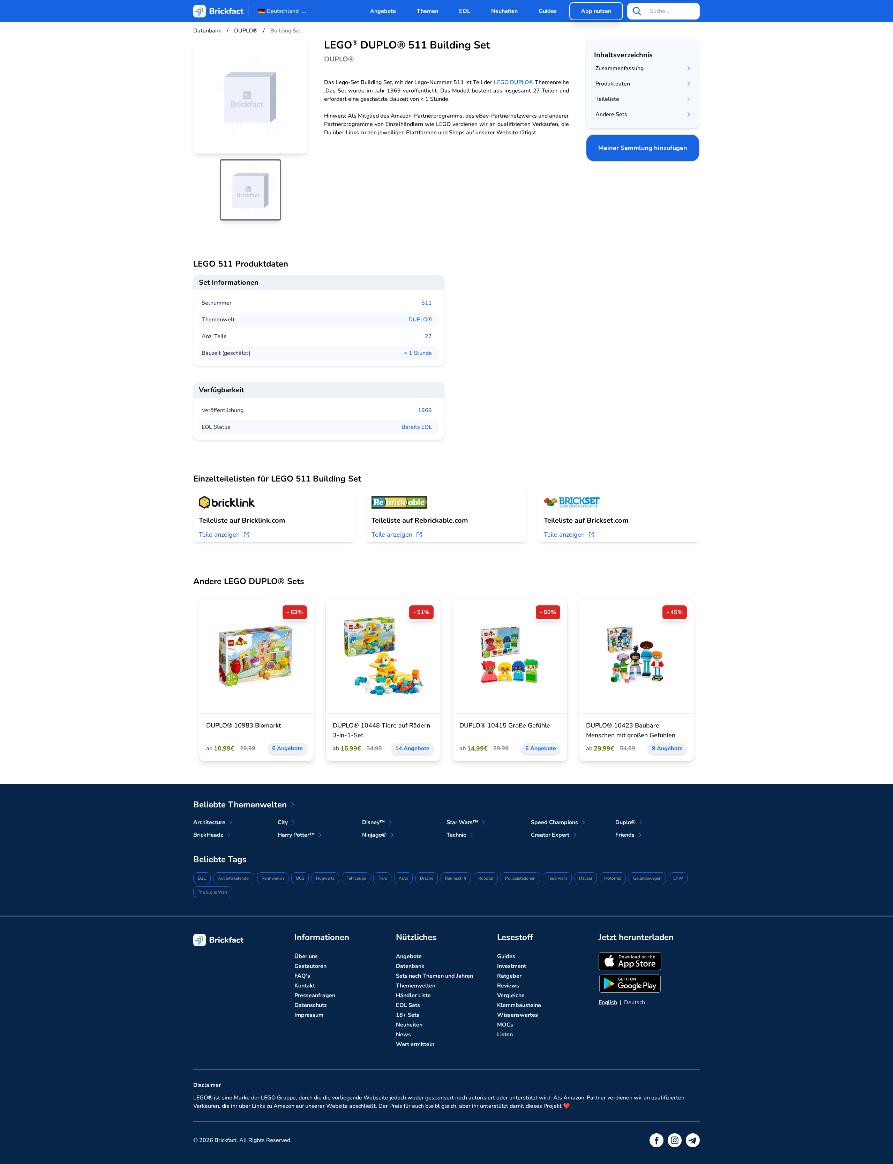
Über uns (306, 956)
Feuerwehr (557, 878)
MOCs (505, 1025)
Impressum (308, 1015)
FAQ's (302, 976)
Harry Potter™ (296, 834)
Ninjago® (374, 834)
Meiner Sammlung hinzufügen (642, 148)
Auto (403, 878)
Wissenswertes (517, 1015)
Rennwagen (273, 878)
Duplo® (625, 822)
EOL (464, 11)
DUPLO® (420, 319)
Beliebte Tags (220, 859)
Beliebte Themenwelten (240, 804)
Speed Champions (554, 822)
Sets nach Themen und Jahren (434, 976)
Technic (456, 834)
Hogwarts (325, 878)
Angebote (383, 11)
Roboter (485, 878)
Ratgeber (509, 976)
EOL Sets (408, 1005)
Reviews (508, 986)
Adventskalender (234, 878)
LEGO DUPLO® (513, 82)
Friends (625, 834)
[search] (637, 11)
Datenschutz (310, 1005)
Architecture (209, 822)
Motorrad (612, 878)
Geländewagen (647, 878)
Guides (548, 11)
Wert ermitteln (415, 1044)
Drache (426, 878)
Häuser (585, 878)
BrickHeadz (208, 834)
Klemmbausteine (519, 1005)
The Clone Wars (213, 892)
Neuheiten (504, 11)
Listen (505, 1034)
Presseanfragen (314, 995)
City (283, 822)
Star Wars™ (462, 822)
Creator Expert (550, 834)
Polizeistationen (520, 878)
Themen (427, 11)
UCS (300, 878)
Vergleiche (511, 995)
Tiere (382, 878)
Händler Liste (413, 995)
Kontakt (304, 986)
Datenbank (410, 966)
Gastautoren (310, 966)
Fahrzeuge (356, 878)
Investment (511, 966)
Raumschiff (455, 878)
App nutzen (596, 11)
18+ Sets (407, 1015)
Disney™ (373, 822)
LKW (678, 878)
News (403, 1034)
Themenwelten (415, 986)
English (608, 1002)
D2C (202, 878)
